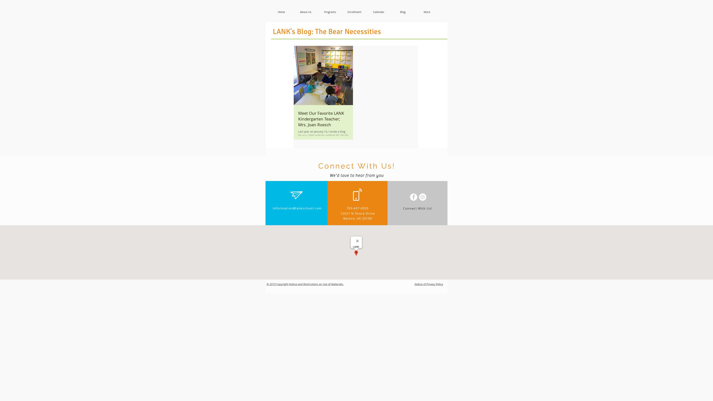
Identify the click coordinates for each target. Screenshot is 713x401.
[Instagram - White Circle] (422, 197)
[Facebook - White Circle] (413, 197)
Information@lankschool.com (297, 208)
